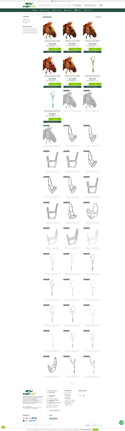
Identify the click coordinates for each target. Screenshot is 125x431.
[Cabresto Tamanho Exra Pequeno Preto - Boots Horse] (92, 162)
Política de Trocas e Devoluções (70, 402)
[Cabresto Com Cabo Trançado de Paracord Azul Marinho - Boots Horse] (92, 106)
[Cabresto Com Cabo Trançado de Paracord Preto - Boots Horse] (72, 36)
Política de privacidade (68, 398)
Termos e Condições (70, 400)
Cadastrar (94, 5)
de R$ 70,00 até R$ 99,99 (30, 28)
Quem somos (68, 392)
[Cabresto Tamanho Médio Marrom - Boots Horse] (72, 188)
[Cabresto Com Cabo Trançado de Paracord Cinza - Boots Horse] (72, 106)
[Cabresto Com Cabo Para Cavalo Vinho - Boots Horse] (92, 341)
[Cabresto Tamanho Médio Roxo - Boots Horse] (72, 239)
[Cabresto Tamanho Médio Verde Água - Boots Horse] (52, 239)
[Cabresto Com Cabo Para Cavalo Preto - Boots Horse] (92, 265)
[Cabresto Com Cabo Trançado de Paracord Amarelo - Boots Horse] (52, 36)
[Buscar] (70, 5)
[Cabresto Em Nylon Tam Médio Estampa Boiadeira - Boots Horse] (52, 367)
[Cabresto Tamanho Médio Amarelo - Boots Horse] (92, 239)
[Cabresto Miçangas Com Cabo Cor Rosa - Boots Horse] (92, 367)
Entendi (95, 429)
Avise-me (72, 121)
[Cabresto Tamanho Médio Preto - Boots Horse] (52, 188)
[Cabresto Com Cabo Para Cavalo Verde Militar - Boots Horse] (92, 71)
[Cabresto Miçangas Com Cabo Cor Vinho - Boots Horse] (72, 367)
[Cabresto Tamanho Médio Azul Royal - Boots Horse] (92, 188)
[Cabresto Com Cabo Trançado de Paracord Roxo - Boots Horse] (52, 136)
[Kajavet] (29, 5)
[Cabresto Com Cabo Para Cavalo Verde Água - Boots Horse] (72, 265)
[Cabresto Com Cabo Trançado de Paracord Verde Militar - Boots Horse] (92, 36)
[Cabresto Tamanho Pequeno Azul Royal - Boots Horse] (72, 162)
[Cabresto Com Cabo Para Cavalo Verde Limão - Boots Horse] (52, 341)
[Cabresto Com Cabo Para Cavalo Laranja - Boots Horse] (72, 290)
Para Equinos (38, 14)
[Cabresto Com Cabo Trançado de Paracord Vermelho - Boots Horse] (52, 71)
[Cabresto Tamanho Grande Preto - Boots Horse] (72, 136)
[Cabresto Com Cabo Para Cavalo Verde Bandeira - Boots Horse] (52, 106)
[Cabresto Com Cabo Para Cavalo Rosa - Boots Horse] (52, 265)
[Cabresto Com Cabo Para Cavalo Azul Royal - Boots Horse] (52, 316)
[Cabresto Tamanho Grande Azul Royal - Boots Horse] (52, 162)
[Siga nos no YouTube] (80, 395)
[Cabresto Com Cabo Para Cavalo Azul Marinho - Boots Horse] (72, 316)
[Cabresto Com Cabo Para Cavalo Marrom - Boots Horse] (52, 290)
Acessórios (32, 14)
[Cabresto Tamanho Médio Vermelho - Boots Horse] (92, 213)
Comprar (55, 49)
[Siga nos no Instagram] (83, 395)
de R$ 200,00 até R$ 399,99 (30, 32)
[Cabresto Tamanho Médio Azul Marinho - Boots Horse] (52, 213)
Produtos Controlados (68, 395)
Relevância (98, 17)
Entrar (88, 5)
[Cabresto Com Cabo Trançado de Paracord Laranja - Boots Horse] (72, 71)
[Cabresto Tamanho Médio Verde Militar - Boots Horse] (72, 213)
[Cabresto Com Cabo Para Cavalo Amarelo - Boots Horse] (92, 316)
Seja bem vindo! (69, 404)
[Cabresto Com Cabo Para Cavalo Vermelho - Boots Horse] (72, 341)
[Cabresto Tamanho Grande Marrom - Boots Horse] (92, 136)
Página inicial (25, 14)
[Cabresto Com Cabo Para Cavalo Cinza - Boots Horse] (92, 290)
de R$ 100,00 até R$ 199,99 (30, 30)
